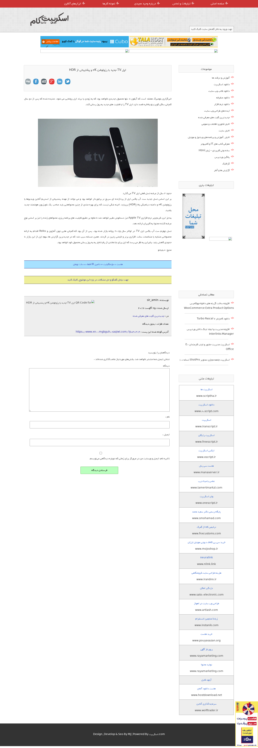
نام (167, 417)
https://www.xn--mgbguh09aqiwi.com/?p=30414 (108, 332)
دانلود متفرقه (223, 98)
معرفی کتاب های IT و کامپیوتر (215, 144)
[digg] (28, 82)
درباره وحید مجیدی (145, 3)
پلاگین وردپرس (222, 157)
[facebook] (36, 82)
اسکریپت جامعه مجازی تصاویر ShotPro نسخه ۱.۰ (204, 360)
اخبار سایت (224, 131)
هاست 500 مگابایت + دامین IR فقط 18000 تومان (98, 264)
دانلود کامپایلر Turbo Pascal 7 (213, 319)
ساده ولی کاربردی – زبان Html (214, 151)
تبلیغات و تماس (181, 3)
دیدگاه (166, 366)
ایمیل (166, 435)
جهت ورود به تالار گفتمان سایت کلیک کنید (211, 29)
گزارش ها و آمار (222, 170)
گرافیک (226, 164)
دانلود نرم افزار (222, 104)
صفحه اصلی (217, 3)
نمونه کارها (109, 3)
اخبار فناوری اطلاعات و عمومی (216, 124)
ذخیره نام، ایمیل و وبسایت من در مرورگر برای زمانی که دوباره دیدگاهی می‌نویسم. (129, 459)
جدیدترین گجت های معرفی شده (148, 316)
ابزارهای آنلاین (72, 3)
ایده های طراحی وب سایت (217, 111)
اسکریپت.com (157, 734)
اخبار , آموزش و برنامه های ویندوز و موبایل (209, 137)
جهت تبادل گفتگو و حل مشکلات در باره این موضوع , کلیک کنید (97, 280)
